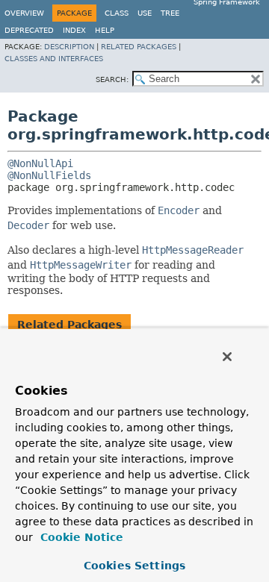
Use (144, 13)
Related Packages (138, 47)
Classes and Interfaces (53, 58)
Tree (170, 13)
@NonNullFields (49, 175)
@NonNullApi (40, 163)
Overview (24, 13)
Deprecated (29, 30)
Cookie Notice (80, 537)
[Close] (227, 356)
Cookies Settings (134, 566)
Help (104, 30)
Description (69, 47)
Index (74, 30)
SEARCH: (112, 79)
